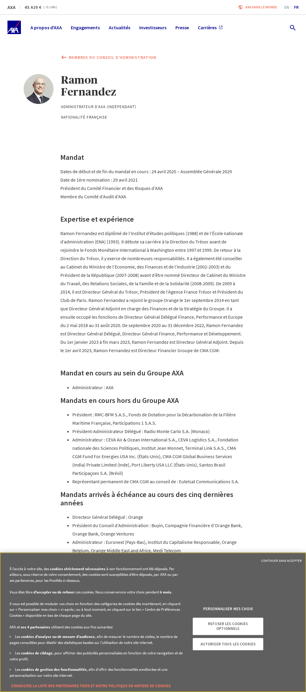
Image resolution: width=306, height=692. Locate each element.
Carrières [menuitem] (207, 27)
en (286, 7)
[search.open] (292, 27)
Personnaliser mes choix (228, 608)
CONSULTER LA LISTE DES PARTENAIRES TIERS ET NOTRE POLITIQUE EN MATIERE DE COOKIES (91, 685)
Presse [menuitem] (182, 27)
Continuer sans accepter (281, 560)
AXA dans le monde (261, 7)
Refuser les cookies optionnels (228, 626)
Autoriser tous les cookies (228, 644)
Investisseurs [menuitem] (152, 27)
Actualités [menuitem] (119, 27)
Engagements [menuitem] (85, 27)
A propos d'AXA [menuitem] (46, 27)
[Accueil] (14, 27)
